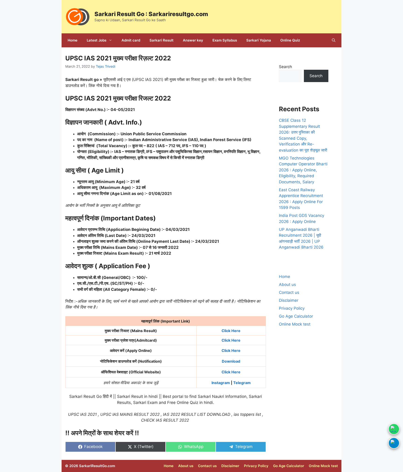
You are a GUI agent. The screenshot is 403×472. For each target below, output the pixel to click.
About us (287, 284)
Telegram (242, 382)
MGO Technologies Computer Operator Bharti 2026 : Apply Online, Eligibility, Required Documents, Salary (303, 170)
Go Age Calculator (296, 316)
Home (72, 40)
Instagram (221, 382)
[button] (333, 40)
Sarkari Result (161, 40)
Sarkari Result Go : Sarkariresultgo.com (151, 13)
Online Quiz (290, 40)
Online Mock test (294, 324)
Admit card (131, 40)
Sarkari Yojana (258, 40)
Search (285, 66)
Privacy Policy (292, 308)
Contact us (289, 292)
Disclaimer (288, 300)
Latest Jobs (96, 40)
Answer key (193, 40)
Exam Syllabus (224, 40)
